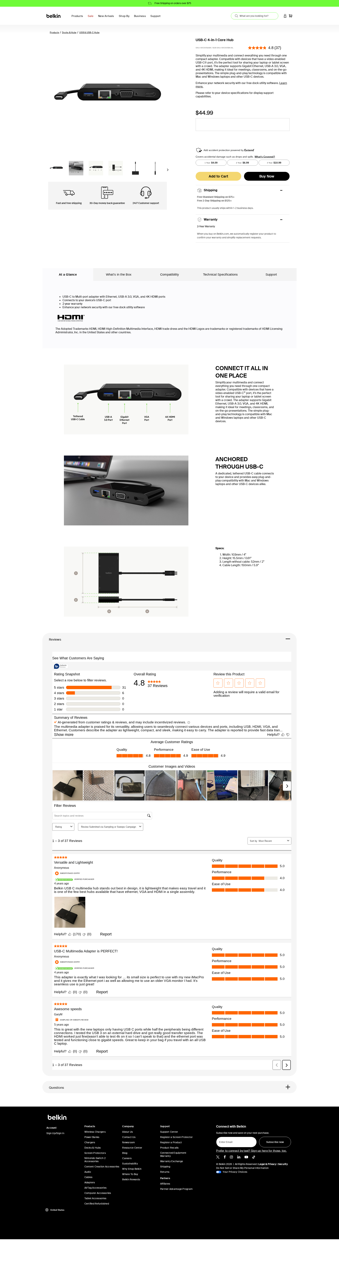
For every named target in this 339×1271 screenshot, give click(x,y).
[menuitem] (91, 18)
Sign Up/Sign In (55, 1133)
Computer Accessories (97, 1193)
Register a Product (171, 1142)
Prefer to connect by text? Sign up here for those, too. (251, 1151)
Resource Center (132, 1147)
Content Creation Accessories (101, 1166)
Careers (127, 1158)
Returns (165, 1171)
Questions (56, 1088)
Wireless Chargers (95, 1131)
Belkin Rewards (131, 1179)
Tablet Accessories (95, 1198)
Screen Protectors (95, 1153)
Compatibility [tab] (169, 274)
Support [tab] (271, 274)
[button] (285, 16)
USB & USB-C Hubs (89, 32)
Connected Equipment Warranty (173, 1154)
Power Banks (91, 1137)
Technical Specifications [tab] (220, 274)
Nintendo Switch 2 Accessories (95, 1159)
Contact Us (128, 1137)
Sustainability (130, 1163)
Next (167, 171)
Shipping (165, 1166)
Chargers (89, 1142)
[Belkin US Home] (53, 15)
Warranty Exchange (171, 1161)
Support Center (169, 1131)
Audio (87, 1171)
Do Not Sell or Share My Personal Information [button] (242, 1168)
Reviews (55, 639)
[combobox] (254, 15)
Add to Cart (218, 176)
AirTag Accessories (95, 1187)
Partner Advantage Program (176, 1189)
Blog (124, 1153)
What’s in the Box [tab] (118, 274)
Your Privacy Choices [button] (234, 1171)
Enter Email (224, 1141)
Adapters (89, 1182)
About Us (127, 1131)
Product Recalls (169, 1147)
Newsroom (128, 1142)
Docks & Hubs (69, 32)
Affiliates (165, 1183)
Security (283, 1164)
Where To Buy (130, 1174)
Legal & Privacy (267, 1164)
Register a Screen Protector (176, 1137)
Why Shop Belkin (131, 1168)
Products (54, 32)
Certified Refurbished (96, 1203)
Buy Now (266, 176)
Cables (88, 1177)
